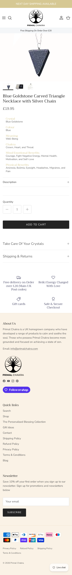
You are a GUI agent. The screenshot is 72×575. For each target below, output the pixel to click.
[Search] (11, 18)
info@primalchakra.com (24, 348)
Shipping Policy (12, 438)
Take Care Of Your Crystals (23, 243)
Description (9, 182)
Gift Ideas (8, 427)
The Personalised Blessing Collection (24, 422)
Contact (7, 433)
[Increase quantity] (27, 209)
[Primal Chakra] (36, 18)
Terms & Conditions (14, 455)
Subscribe (14, 512)
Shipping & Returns (17, 256)
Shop (6, 416)
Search (7, 411)
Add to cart (36, 224)
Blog (5, 460)
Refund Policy (11, 444)
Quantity (8, 202)
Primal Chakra (17, 563)
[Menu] (4, 18)
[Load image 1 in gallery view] (36, 57)
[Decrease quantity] (7, 209)
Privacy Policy (11, 449)
